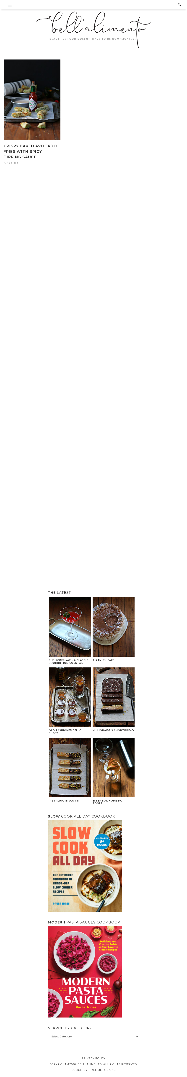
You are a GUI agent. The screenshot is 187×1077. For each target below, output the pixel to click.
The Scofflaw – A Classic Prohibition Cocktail (68, 661)
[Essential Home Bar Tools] (114, 768)
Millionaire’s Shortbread (113, 730)
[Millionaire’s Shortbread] (114, 697)
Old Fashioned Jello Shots (65, 732)
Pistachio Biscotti (64, 800)
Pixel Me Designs (102, 1070)
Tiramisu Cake (103, 660)
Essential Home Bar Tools (108, 802)
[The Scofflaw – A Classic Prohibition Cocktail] (70, 627)
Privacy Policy (94, 1058)
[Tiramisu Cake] (114, 627)
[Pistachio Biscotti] (70, 768)
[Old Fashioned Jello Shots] (70, 697)
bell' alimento (93, 29)
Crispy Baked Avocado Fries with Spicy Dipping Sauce (30, 151)
